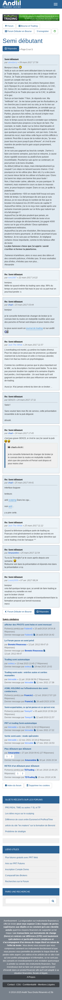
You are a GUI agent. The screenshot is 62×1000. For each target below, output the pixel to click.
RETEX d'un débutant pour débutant (21, 766)
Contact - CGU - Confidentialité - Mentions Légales (31, 984)
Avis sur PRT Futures (15, 863)
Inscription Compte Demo (17, 869)
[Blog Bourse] (11, 4)
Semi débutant (23, 40)
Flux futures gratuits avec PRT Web (21, 857)
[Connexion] (54, 31)
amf (10, 506)
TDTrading (29, 770)
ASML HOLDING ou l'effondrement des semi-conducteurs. (26, 690)
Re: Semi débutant (13, 275)
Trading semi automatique (17, 659)
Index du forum (14, 785)
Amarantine (14, 753)
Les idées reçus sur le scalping (19, 813)
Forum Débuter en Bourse (19, 31)
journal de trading (34, 328)
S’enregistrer (43, 31)
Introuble (12, 679)
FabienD (28, 628)
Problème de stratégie (15, 831)
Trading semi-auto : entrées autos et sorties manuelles (25, 674)
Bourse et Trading (29, 26)
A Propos (31, 977)
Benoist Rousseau (17, 644)
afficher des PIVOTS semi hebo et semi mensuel (27, 625)
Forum (10, 26)
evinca (11, 663)
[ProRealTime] (31, 17)
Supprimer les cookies (39, 785)
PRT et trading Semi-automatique (20, 723)
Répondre (12, 48)
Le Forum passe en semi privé (19, 640)
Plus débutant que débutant (17, 749)
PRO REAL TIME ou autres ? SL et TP (22, 807)
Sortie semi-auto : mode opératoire (21, 736)
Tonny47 (28, 711)
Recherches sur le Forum (17, 881)
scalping (12, 500)
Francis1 (28, 695)
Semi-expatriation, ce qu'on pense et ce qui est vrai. (29, 707)
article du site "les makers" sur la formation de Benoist (30, 825)
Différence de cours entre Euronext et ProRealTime (29, 819)
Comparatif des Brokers (16, 875)
